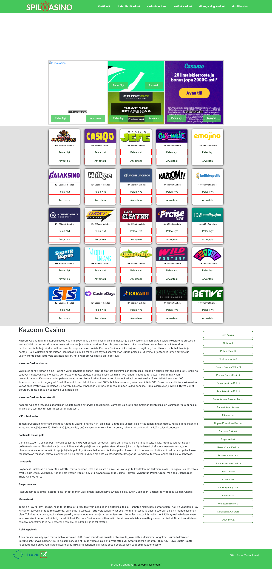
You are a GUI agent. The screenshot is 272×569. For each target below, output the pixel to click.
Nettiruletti (228, 343)
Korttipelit (104, 6)
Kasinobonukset (157, 6)
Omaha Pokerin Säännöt (228, 367)
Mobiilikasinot (240, 6)
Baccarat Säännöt (228, 431)
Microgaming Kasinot (212, 6)
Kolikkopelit (228, 479)
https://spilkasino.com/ (148, 564)
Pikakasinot (228, 415)
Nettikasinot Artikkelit (228, 511)
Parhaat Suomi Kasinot (228, 375)
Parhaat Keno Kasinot (228, 407)
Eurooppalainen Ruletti (228, 383)
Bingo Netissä (228, 439)
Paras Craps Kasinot (228, 447)
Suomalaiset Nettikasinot (228, 463)
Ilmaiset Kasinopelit (228, 455)
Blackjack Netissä (228, 359)
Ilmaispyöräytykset (228, 487)
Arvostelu (95, 118)
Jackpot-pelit (228, 471)
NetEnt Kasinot (182, 6)
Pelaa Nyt (60, 118)
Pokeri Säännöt (228, 351)
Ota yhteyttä (228, 519)
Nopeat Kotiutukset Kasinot (228, 423)
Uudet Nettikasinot (128, 6)
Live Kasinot (228, 335)
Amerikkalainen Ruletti (228, 391)
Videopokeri (228, 495)
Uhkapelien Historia (228, 503)
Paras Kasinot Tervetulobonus (228, 399)
